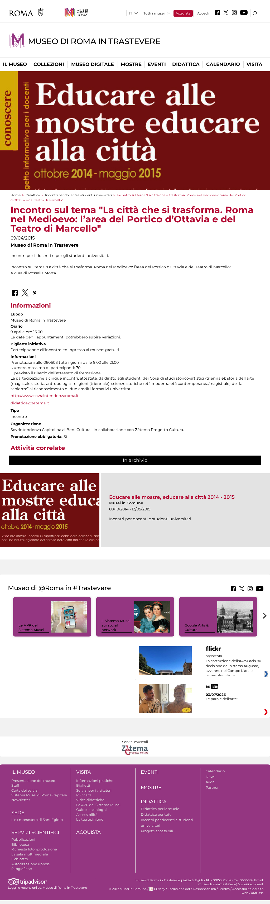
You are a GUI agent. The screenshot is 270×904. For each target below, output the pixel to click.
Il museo (15, 64)
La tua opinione (89, 819)
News (210, 776)
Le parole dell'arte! (222, 699)
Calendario (223, 64)
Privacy (159, 889)
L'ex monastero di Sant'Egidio (37, 819)
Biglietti (83, 785)
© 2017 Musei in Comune (128, 889)
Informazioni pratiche (94, 780)
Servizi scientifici (35, 832)
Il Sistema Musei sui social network (116, 625)
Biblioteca (20, 844)
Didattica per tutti (156, 814)
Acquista (183, 13)
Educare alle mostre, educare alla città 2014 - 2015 (172, 497)
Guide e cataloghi (91, 809)
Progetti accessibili (157, 831)
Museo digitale (92, 64)
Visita (254, 64)
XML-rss (257, 893)
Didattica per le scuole (160, 809)
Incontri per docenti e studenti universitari (78, 195)
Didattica (186, 64)
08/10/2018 (233, 666)
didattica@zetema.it (30, 403)
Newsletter (20, 800)
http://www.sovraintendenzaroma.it (45, 395)
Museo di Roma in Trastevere (94, 41)
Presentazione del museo (33, 780)
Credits (224, 889)
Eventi (157, 64)
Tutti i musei (154, 13)
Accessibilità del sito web (247, 891)
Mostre (131, 64)
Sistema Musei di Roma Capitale (39, 795)
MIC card (83, 795)
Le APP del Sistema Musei (31, 627)
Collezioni (48, 64)
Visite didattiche (90, 800)
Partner (212, 787)
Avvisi (210, 782)
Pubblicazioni (23, 839)
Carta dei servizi (24, 790)
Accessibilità (87, 814)
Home (16, 195)
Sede (18, 812)
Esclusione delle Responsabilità (192, 889)
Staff (15, 785)
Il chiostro (19, 859)
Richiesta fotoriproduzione (34, 849)
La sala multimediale (29, 854)
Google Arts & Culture (197, 627)
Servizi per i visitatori (94, 790)
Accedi (203, 13)
